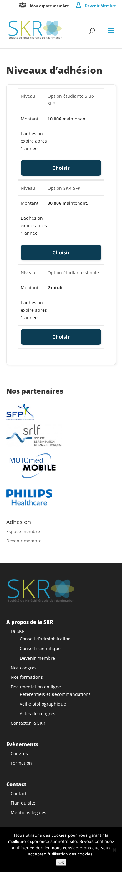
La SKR (18, 631)
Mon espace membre (49, 5)
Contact (19, 793)
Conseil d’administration (45, 639)
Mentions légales (28, 813)
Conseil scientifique (40, 648)
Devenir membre (24, 541)
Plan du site (23, 803)
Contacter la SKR (28, 723)
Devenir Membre (100, 5)
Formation (21, 763)
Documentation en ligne (36, 687)
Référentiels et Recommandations (55, 694)
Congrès (19, 754)
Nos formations (27, 677)
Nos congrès (24, 668)
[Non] (114, 850)
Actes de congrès (37, 714)
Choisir (61, 167)
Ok (61, 862)
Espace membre (23, 531)
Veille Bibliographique (43, 704)
